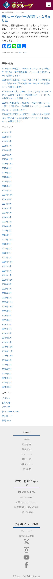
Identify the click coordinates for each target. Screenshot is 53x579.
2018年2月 (7, 387)
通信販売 (26, 449)
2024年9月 (7, 199)
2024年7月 (7, 208)
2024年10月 (7, 195)
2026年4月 (7, 146)
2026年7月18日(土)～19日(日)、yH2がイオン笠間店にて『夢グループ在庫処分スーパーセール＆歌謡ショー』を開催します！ (26, 117)
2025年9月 (7, 168)
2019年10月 (7, 306)
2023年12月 (7, 239)
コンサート (26, 454)
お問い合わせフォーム (26, 502)
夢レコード (20, 52)
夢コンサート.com (10, 411)
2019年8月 (7, 315)
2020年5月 (7, 284)
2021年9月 (7, 266)
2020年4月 (7, 289)
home (4, 12)
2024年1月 (7, 235)
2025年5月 (7, 181)
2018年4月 (7, 378)
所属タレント (26, 464)
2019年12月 (7, 302)
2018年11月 (7, 351)
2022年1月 (7, 257)
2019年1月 (7, 342)
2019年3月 (7, 333)
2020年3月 (7, 293)
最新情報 (10, 12)
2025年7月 (7, 172)
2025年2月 (7, 190)
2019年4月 (7, 329)
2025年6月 (7, 177)
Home (27, 439)
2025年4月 (7, 186)
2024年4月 (7, 221)
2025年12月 (7, 159)
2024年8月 (7, 204)
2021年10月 (7, 262)
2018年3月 (7, 382)
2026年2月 (7, 155)
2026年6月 (7, 137)
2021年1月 (7, 275)
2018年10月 (7, 355)
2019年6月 (7, 320)
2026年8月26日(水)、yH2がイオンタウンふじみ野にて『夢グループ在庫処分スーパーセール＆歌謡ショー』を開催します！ (26, 72)
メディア (6, 407)
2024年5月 (7, 217)
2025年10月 (7, 163)
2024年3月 (7, 226)
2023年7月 (7, 253)
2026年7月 (7, 132)
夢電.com (6, 420)
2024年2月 (7, 230)
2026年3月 (7, 150)
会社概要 (26, 469)
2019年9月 (7, 311)
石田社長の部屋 (26, 536)
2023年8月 (7, 248)
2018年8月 (7, 364)
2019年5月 (7, 324)
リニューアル (25, 52)
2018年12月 (7, 347)
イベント (6, 398)
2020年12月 (7, 280)
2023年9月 (7, 244)
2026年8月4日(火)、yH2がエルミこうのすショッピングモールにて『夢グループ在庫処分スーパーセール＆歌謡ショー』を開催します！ (26, 95)
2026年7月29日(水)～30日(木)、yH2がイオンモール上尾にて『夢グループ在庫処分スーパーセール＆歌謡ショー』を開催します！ (26, 106)
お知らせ (6, 402)
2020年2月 (7, 297)
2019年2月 (7, 338)
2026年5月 (7, 141)
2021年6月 (7, 271)
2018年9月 (7, 360)
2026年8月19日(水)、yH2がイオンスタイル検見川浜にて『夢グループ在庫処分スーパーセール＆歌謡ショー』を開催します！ (26, 83)
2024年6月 (7, 213)
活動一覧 (26, 459)
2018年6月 (7, 373)
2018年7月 (7, 369)
